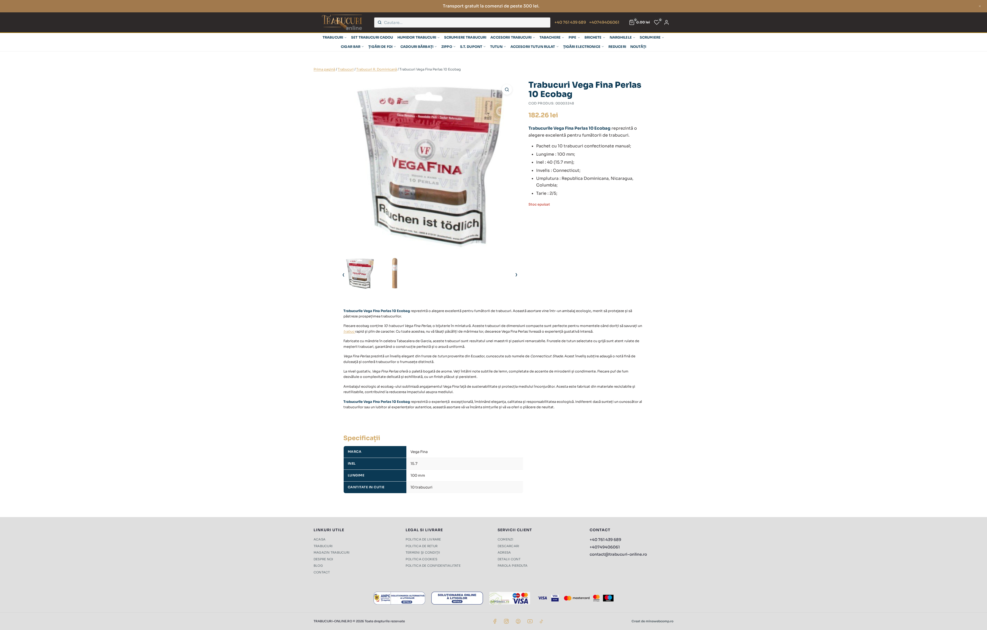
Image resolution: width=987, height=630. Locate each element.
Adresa (504, 552)
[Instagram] (506, 621)
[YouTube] (530, 621)
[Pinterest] (518, 621)
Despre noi (323, 559)
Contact (322, 572)
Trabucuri (346, 69)
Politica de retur (421, 546)
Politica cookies (421, 559)
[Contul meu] (666, 22)
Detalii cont (509, 559)
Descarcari (508, 546)
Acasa (319, 539)
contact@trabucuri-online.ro (618, 554)
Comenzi (506, 539)
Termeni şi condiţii (423, 552)
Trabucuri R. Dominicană (376, 69)
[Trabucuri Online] (342, 22)
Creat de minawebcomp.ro (652, 621)
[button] (507, 89)
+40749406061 (604, 22)
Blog (318, 565)
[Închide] (980, 6)
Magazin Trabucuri (332, 552)
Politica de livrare (423, 539)
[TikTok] (541, 621)
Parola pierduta (513, 565)
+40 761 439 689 (570, 22)
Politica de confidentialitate (433, 565)
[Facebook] (494, 621)
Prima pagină (324, 69)
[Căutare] (379, 22)
